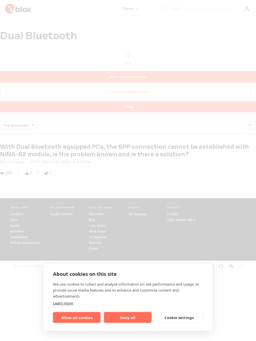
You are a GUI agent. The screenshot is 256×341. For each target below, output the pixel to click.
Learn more (63, 303)
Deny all (128, 317)
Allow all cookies (76, 317)
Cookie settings (179, 317)
